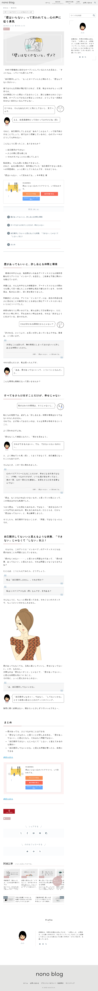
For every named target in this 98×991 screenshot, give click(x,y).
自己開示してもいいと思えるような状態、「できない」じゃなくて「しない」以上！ (34, 234)
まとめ (13, 244)
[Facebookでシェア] (27, 833)
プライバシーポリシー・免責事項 (52, 983)
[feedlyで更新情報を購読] (34, 851)
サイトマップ (70, 983)
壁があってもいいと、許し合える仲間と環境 (26, 217)
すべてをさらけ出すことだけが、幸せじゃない (27, 225)
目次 (30, 209)
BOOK (8, 818)
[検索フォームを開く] (95, 3)
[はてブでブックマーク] (34, 833)
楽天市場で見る (49, 194)
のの (82, 33)
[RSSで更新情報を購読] (40, 851)
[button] (46, 833)
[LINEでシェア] (40, 833)
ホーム (25, 983)
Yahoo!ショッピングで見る (31, 198)
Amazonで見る (31, 194)
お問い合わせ (34, 983)
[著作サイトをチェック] (27, 851)
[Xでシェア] (21, 833)
